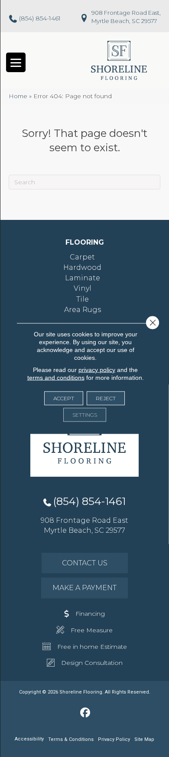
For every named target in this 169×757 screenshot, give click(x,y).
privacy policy (96, 369)
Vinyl (82, 288)
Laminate (82, 278)
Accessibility (29, 739)
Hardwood (82, 267)
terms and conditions (55, 377)
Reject (106, 398)
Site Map (144, 739)
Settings (84, 415)
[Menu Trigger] (16, 62)
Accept (63, 398)
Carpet (82, 257)
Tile (82, 299)
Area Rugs (82, 309)
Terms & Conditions (71, 739)
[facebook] (85, 713)
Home (18, 96)
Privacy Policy (114, 739)
